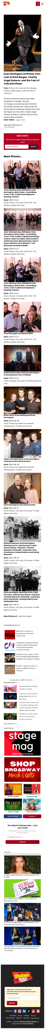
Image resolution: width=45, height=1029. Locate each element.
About (20, 1016)
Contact (26, 1016)
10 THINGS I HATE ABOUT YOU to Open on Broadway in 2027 (20, 900)
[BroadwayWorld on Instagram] (20, 1011)
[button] (38, 4)
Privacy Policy (28, 1024)
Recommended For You (12, 625)
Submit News (10, 1018)
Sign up (22, 842)
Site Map (26, 1018)
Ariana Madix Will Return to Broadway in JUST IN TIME (22, 876)
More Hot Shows (13, 816)
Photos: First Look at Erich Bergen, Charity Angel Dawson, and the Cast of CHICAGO (20, 91)
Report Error (35, 1018)
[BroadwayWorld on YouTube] (38, 1011)
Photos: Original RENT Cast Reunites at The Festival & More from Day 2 (21, 923)
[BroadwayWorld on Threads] (33, 1011)
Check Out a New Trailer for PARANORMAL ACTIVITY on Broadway (28, 696)
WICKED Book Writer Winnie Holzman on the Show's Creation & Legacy (28, 716)
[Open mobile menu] (42, 4)
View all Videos (9, 724)
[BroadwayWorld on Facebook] (15, 1011)
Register (26, 4)
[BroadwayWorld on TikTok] (29, 1011)
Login (32, 4)
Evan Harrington (9, 127)
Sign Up (33, 147)
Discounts (32, 816)
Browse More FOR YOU (21, 680)
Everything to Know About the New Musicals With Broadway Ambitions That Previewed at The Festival (21, 948)
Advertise (13, 1016)
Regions (19, 1018)
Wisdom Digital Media (28, 1022)
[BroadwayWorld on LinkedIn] (24, 1011)
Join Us (33, 1016)
